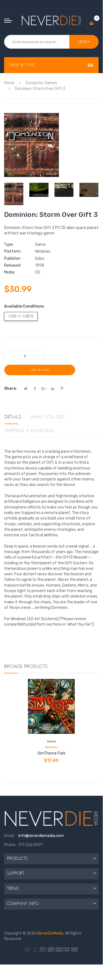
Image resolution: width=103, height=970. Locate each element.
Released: (12, 265)
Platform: (12, 251)
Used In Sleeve (20, 316)
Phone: (10, 844)
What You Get (48, 417)
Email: (9, 835)
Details (12, 417)
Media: (9, 272)
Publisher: (12, 258)
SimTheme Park (51, 753)
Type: (9, 244)
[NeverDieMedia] (51, 20)
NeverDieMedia (50, 933)
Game (51, 741)
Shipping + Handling (29, 430)
